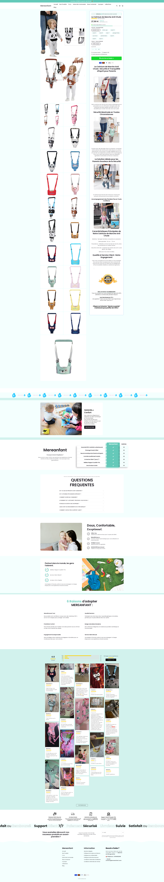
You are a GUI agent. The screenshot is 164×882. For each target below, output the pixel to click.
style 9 (94, 33)
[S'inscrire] (122, 832)
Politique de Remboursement (91, 857)
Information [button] (89, 848)
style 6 (112, 35)
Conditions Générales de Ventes (92, 861)
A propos (64, 861)
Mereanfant (83, 878)
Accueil (64, 851)
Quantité (93, 46)
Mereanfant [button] (67, 848)
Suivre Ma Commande (67, 857)
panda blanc (104, 35)
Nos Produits (65, 853)
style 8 (101, 33)
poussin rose (96, 30)
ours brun (95, 35)
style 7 (107, 33)
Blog (63, 865)
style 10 (113, 30)
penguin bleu (116, 33)
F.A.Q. (63, 855)
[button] (116, 5)
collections (65, 863)
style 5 (94, 38)
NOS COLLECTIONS (89, 427)
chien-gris (105, 30)
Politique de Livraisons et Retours (92, 853)
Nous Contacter (66, 859)
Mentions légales (88, 851)
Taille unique (96, 43)
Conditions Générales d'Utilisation (92, 859)
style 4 (101, 38)
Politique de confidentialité (90, 855)
